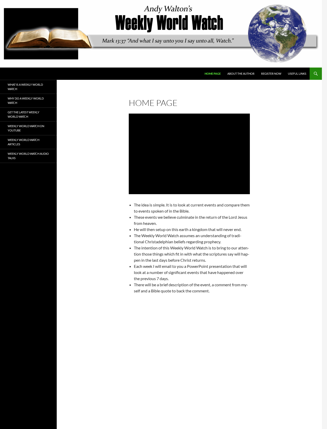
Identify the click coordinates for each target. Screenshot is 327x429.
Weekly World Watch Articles (23, 142)
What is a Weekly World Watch (25, 87)
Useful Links (297, 73)
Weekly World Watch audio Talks (28, 156)
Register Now (271, 73)
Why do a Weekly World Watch (26, 100)
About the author (240, 73)
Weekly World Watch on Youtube (26, 128)
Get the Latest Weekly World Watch (23, 114)
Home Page (213, 73)
